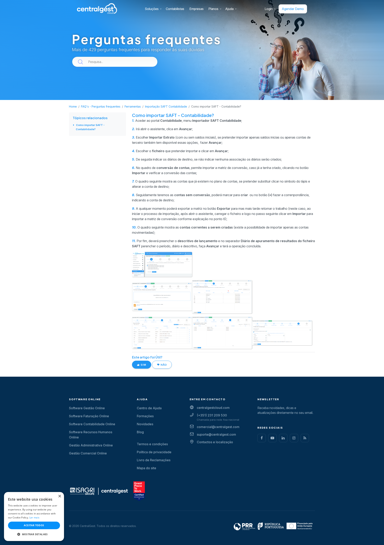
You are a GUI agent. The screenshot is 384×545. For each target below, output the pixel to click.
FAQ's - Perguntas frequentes (100, 106)
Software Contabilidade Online (92, 424)
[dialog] (34, 516)
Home (73, 106)
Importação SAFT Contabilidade (166, 106)
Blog (140, 432)
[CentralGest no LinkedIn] (283, 438)
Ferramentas (133, 106)
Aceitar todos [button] (34, 525)
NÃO (163, 364)
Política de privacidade (154, 452)
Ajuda (229, 9)
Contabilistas (175, 9)
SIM (143, 364)
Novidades (145, 424)
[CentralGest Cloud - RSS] (305, 438)
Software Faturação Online (89, 416)
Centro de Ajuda (149, 408)
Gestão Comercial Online (88, 453)
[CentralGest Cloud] (97, 8)
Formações (145, 416)
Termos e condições (152, 444)
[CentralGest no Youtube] (272, 438)
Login (269, 9)
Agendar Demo (293, 9)
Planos (213, 9)
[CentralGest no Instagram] (294, 438)
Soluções (152, 9)
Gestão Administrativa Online (91, 445)
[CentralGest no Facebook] (261, 438)
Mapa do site (146, 468)
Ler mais (34, 517)
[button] (34, 534)
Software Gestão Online (87, 408)
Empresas (196, 9)
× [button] (59, 496)
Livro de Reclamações (153, 460)
